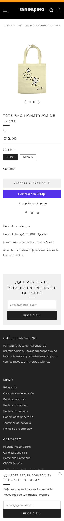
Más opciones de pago (32, 203)
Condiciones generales (18, 417)
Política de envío (14, 399)
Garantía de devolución (18, 393)
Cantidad (9, 168)
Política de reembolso (17, 428)
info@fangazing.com (17, 446)
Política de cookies (15, 411)
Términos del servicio (17, 422)
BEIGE (10, 157)
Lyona (7, 130)
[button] (30, 102)
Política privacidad (15, 405)
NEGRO (28, 157)
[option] (32, 64)
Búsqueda (10, 387)
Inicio (8, 25)
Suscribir (30, 315)
